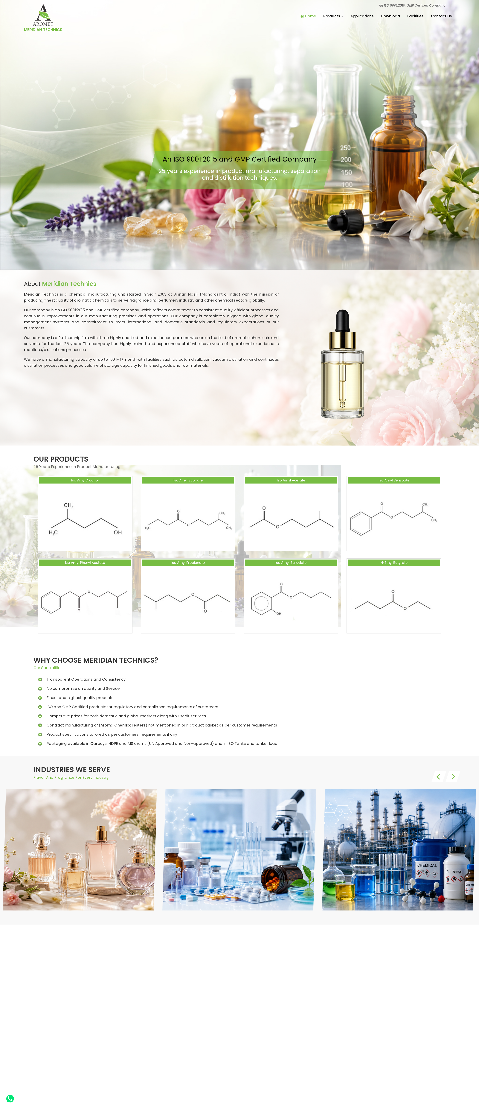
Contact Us (441, 16)
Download (390, 16)
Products (331, 16)
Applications (362, 16)
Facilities (415, 16)
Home (310, 16)
